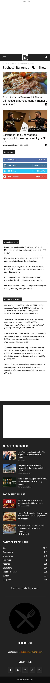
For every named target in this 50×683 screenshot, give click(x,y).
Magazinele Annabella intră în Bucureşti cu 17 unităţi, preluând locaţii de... (31, 468)
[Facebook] (10, 670)
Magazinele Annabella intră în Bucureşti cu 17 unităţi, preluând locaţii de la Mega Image (23, 259)
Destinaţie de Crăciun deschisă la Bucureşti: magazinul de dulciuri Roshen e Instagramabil (23, 278)
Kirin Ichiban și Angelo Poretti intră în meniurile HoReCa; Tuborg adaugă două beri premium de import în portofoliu (24, 269)
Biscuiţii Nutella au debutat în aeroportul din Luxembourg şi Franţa (24, 370)
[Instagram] (18, 669)
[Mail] (25, 670)
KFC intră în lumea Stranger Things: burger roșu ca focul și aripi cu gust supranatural (25, 287)
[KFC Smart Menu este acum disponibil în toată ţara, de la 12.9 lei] (9, 503)
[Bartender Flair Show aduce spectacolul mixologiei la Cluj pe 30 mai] (25, 120)
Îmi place (41, 160)
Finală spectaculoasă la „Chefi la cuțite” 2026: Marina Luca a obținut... (31, 454)
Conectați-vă (39, 165)
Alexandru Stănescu (11, 145)
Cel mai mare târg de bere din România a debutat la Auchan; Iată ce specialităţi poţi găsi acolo (24, 356)
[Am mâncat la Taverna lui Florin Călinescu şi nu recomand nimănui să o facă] (25, 83)
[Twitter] (32, 670)
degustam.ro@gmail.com (31, 652)
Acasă (5, 63)
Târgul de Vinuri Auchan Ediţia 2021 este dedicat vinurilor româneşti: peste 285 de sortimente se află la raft (24, 350)
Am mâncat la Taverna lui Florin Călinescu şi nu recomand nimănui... (25, 99)
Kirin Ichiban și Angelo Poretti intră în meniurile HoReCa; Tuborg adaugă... (32, 481)
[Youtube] (39, 670)
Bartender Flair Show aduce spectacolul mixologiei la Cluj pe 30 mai (25, 138)
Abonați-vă (40, 176)
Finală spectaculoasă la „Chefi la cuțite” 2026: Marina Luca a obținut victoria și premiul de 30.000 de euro (25, 250)
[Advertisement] (25, 27)
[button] (4, 57)
